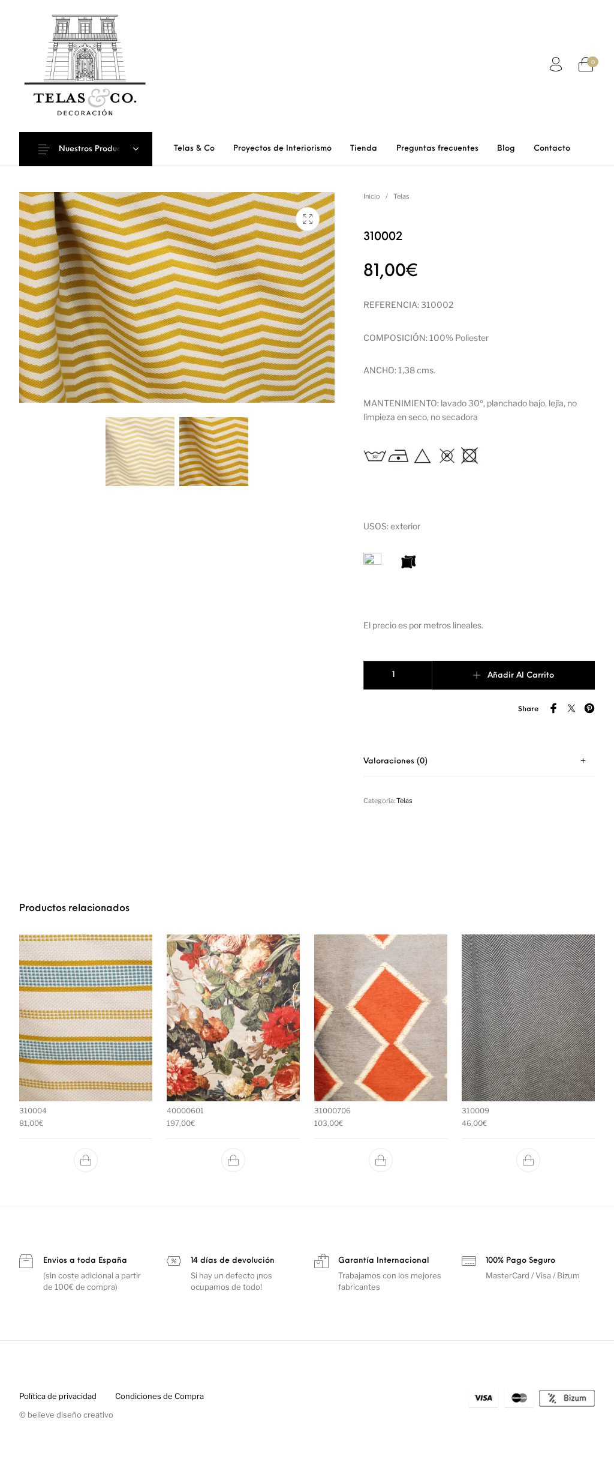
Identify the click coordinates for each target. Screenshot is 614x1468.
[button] (86, 1160)
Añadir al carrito (520, 675)
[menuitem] (194, 148)
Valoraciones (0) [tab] (395, 761)
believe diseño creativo (70, 1414)
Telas (401, 196)
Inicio (371, 196)
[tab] (479, 761)
